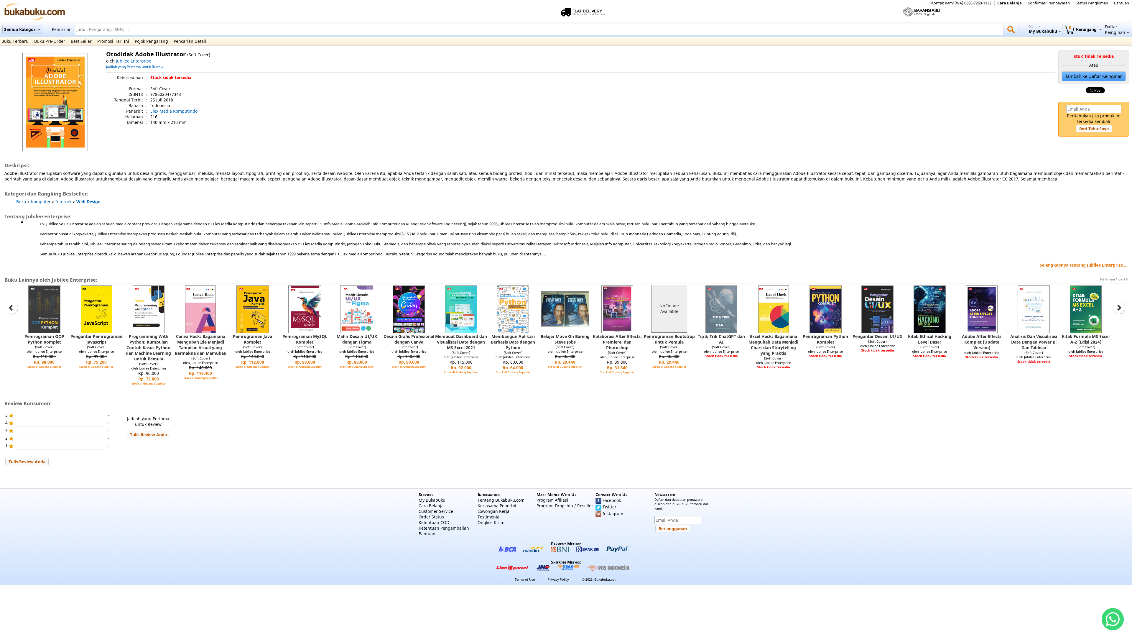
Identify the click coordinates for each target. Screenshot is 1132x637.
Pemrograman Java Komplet (252, 339)
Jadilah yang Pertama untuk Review (134, 66)
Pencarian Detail (190, 41)
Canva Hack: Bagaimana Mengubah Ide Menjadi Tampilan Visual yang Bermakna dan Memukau (200, 345)
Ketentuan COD (434, 522)
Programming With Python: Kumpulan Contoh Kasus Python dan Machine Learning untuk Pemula (148, 348)
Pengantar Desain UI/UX (877, 336)
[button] (1094, 128)
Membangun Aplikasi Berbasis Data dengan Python (513, 342)
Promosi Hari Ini (113, 41)
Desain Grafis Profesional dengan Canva (409, 339)
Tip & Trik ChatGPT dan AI (721, 339)
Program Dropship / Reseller (565, 505)
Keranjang (1083, 29)
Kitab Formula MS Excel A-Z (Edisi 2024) (1086, 339)
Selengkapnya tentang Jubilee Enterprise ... (1084, 265)
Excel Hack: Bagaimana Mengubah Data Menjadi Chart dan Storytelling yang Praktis (773, 345)
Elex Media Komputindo (174, 111)
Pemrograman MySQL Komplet (304, 339)
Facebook (612, 500)
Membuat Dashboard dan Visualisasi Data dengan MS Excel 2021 (461, 342)
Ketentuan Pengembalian (444, 528)
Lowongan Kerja (493, 511)
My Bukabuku (432, 500)
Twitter (609, 507)
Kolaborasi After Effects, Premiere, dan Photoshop (617, 342)
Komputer (41, 201)
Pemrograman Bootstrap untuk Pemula (669, 339)
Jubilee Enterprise (133, 61)
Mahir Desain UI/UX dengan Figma (357, 339)
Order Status (431, 517)
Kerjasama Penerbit (497, 505)
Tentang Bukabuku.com (501, 500)
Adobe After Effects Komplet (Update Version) (981, 342)
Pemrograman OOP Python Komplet (44, 339)
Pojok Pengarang (151, 41)
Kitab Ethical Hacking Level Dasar (929, 339)
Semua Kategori (20, 29)
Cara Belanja (1009, 3)
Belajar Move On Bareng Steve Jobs (565, 339)
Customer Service (436, 511)
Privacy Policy (558, 579)
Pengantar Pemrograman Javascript (96, 339)
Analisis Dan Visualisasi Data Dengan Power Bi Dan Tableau (1033, 342)
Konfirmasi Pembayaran (1049, 3)
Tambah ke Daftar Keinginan (1094, 76)
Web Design (88, 201)
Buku (21, 201)
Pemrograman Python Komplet (825, 339)
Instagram (613, 513)
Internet (63, 201)
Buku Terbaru (15, 41)
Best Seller (81, 41)
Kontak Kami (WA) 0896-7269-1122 (961, 3)
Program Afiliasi (552, 500)
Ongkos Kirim (491, 522)
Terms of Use (525, 579)
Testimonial (489, 517)
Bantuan (1121, 3)
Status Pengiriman (1092, 3)
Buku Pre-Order (49, 41)
